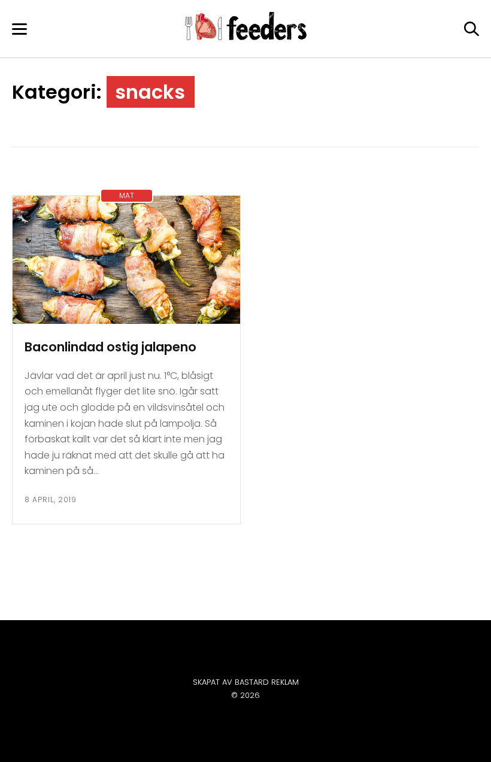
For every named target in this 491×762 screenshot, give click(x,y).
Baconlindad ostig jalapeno (110, 347)
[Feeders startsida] (246, 37)
